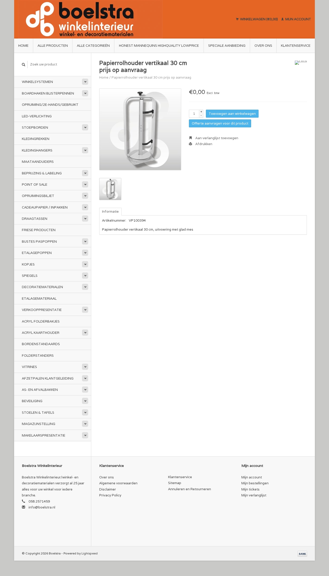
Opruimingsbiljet (38, 196)
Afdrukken (203, 144)
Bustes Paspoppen (39, 241)
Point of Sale (34, 184)
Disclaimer (107, 489)
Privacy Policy (110, 495)
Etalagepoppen (37, 253)
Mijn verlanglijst (253, 495)
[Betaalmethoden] (302, 553)
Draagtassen (34, 218)
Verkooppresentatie (42, 310)
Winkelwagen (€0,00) (259, 19)
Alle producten (53, 45)
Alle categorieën (93, 45)
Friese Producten (39, 230)
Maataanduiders (38, 161)
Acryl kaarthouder (40, 333)
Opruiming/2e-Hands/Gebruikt (50, 104)
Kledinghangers (37, 150)
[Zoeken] (24, 64)
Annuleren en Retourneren (189, 489)
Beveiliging (32, 401)
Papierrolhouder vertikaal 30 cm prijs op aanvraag (151, 77)
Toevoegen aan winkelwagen (232, 113)
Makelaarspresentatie (43, 435)
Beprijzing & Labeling (42, 173)
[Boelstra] (114, 19)
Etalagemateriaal (39, 298)
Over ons (263, 45)
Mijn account (298, 19)
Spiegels (30, 275)
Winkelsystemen (37, 82)
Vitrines (29, 367)
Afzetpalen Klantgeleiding (48, 378)
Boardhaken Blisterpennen (48, 93)
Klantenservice (295, 45)
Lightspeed (89, 553)
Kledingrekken (35, 139)
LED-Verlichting (37, 116)
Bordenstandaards (41, 344)
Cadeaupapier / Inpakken (45, 207)
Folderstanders (38, 355)
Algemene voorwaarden (118, 483)
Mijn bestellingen (255, 483)
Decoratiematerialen (42, 287)
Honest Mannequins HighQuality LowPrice (159, 45)
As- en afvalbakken (40, 390)
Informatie (110, 211)
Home (23, 45)
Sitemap (174, 483)
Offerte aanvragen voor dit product (220, 123)
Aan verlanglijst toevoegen (216, 138)
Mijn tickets (250, 489)
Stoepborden (35, 127)
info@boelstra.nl (42, 507)
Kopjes (28, 264)
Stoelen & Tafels (38, 412)
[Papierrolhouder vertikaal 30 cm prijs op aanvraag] (140, 129)
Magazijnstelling (38, 424)
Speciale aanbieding (226, 45)
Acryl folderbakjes (41, 321)
